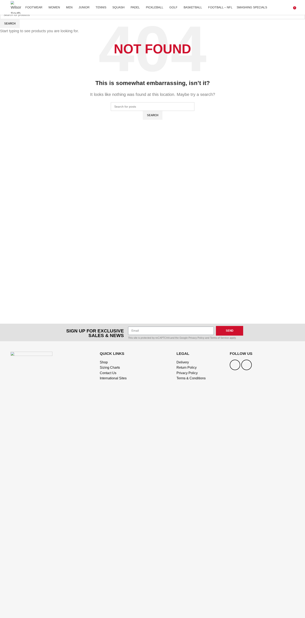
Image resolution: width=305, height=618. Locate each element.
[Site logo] (16, 7)
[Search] (282, 7)
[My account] (288, 7)
